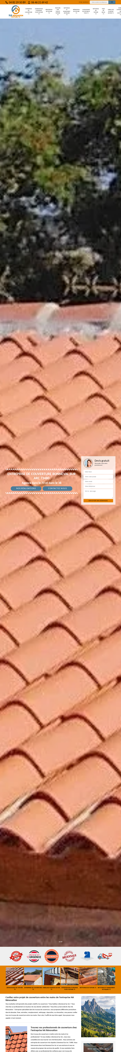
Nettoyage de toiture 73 (96, 11)
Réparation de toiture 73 (76, 11)
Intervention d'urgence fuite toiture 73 (39, 11)
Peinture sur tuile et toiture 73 (57, 11)
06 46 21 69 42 (39, 2)
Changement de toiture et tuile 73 (86, 11)
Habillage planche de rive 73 (111, 11)
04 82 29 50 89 (17, 2)
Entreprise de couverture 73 (28, 11)
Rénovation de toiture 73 (49, 11)
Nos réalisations (26, 488)
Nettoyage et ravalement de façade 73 (66, 11)
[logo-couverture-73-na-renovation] (16, 11)
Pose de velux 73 (103, 11)
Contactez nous (57, 488)
